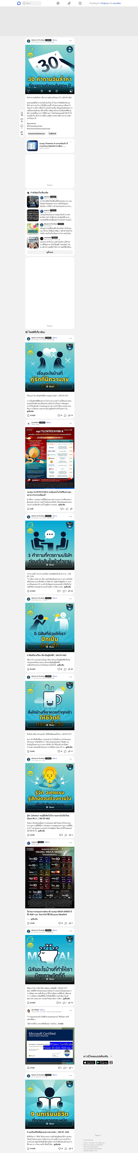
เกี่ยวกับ (85, 1143)
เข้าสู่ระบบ (105, 3)
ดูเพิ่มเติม (30, 411)
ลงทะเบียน (117, 3)
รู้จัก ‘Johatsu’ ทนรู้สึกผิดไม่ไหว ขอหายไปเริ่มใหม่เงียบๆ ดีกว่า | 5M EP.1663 (48, 817)
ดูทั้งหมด (50, 252)
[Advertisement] (69, 21)
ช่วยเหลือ (91, 1143)
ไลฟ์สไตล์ (52, 133)
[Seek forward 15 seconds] (57, 91)
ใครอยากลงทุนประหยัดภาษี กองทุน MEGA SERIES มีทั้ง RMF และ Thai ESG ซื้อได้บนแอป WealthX (49, 913)
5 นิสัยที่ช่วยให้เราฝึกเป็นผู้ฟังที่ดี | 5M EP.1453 (46, 655)
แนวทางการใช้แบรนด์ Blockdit (92, 1149)
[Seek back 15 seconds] (42, 91)
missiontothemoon (36, 133)
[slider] (50, 87)
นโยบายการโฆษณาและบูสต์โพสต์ (93, 1145)
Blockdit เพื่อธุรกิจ (88, 1151)
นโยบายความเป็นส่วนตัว (90, 1147)
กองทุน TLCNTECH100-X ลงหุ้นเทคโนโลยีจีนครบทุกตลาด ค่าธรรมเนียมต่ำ (49, 493)
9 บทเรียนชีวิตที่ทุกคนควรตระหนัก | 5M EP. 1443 (48, 1132)
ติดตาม (55, 40)
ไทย (96, 1151)
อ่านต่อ (60, 1023)
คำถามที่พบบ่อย (99, 1143)
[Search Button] (24, 3)
